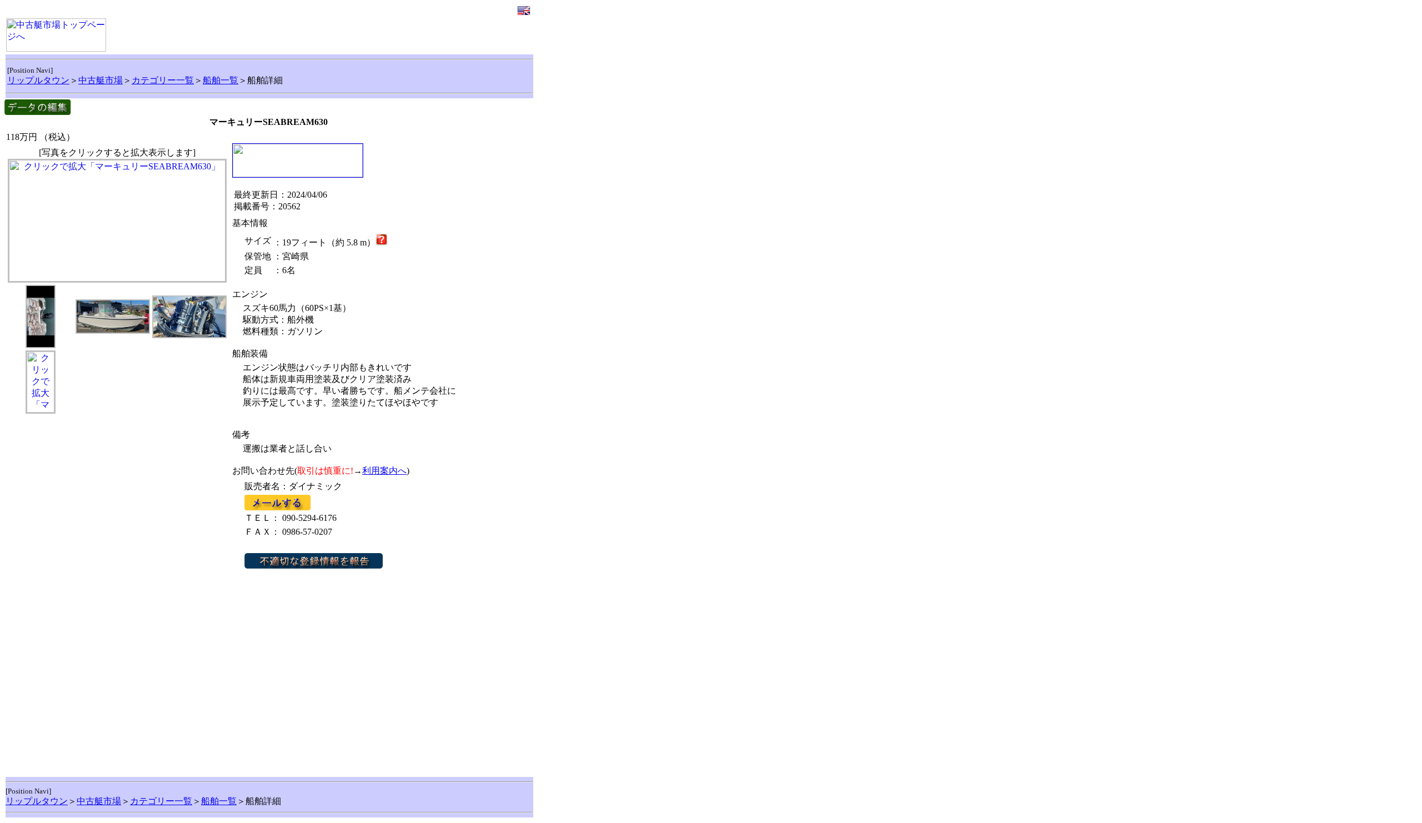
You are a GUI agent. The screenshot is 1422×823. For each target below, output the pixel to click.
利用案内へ (384, 470)
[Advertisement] (117, 516)
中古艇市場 (100, 80)
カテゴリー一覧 (163, 80)
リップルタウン (38, 80)
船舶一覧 (220, 80)
